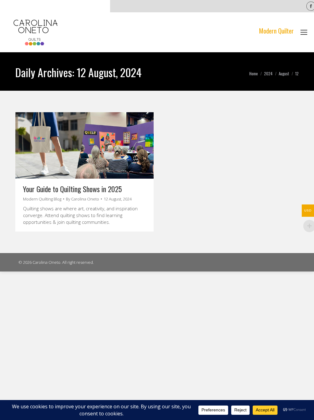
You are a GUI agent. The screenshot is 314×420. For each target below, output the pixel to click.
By (82, 199)
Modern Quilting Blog (42, 199)
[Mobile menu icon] (304, 32)
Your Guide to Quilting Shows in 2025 (72, 188)
